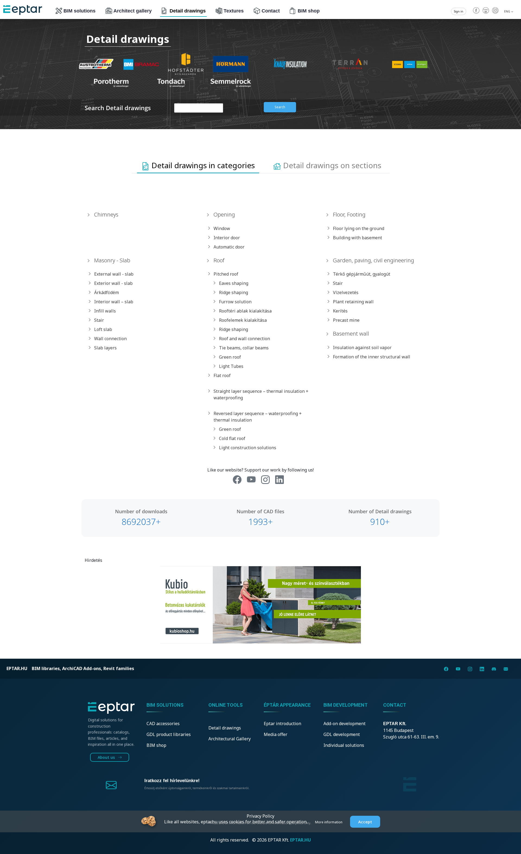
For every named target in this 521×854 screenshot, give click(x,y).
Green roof (230, 357)
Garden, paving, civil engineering (373, 260)
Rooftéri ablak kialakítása (245, 311)
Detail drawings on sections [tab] (331, 165)
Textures (234, 11)
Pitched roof (226, 274)
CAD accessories (163, 723)
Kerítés (340, 311)
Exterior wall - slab (113, 283)
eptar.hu (17, 668)
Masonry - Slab (112, 260)
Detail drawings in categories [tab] (202, 165)
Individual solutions (343, 745)
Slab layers (105, 348)
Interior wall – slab (113, 302)
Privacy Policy (260, 816)
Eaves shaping (233, 283)
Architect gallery (132, 11)
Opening (224, 214)
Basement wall (351, 333)
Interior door (227, 238)
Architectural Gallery (229, 739)
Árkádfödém (106, 292)
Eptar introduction (282, 723)
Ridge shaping (233, 292)
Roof (219, 260)
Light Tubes (231, 366)
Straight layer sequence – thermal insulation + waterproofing (261, 394)
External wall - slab (114, 274)
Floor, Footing (349, 214)
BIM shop (309, 11)
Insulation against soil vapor (362, 347)
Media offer (275, 734)
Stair (99, 320)
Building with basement (357, 238)
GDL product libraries (169, 734)
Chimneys (106, 214)
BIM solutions (79, 11)
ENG (507, 11)
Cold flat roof (232, 438)
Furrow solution (235, 302)
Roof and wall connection (244, 339)
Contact (271, 11)
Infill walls (105, 311)
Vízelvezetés (345, 292)
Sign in (458, 11)
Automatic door (229, 247)
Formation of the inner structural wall (371, 357)
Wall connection (110, 339)
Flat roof (222, 375)
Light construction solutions (247, 448)
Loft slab (103, 329)
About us (107, 757)
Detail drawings (188, 11)
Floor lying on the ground (358, 228)
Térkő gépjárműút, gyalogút (361, 274)
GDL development (341, 734)
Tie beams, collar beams (244, 348)
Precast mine (346, 320)
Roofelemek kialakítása (243, 320)
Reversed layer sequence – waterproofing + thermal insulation (258, 416)
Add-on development (344, 723)
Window (222, 228)
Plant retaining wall (353, 302)
